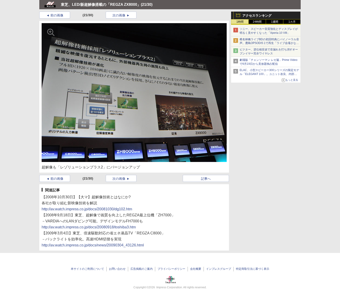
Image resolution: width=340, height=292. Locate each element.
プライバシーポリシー (171, 268)
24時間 (257, 21)
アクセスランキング (257, 15)
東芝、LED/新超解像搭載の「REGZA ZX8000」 (101, 4)
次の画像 (118, 15)
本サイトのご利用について (87, 268)
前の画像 (56, 15)
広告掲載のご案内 (141, 268)
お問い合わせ (117, 268)
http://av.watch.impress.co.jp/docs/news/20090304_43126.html (93, 245)
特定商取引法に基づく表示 (252, 268)
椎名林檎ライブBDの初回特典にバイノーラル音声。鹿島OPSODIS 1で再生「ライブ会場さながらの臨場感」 (269, 43)
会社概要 (195, 268)
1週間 (274, 21)
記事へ (206, 178)
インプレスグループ (218, 268)
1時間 (240, 21)
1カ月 (292, 21)
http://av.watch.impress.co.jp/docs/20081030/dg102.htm (87, 209)
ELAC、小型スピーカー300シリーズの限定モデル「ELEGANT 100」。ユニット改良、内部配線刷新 (269, 74)
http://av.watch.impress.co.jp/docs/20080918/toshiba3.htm (89, 227)
